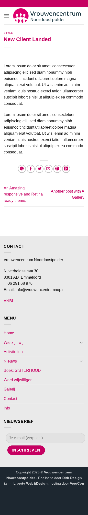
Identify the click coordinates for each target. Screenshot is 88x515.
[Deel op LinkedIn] (66, 169)
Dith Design (72, 478)
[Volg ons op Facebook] (34, 4)
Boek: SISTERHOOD (22, 370)
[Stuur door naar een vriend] (48, 169)
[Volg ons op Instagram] (40, 4)
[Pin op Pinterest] (57, 169)
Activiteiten (13, 352)
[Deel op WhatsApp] (22, 169)
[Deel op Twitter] (39, 169)
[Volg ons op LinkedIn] (53, 4)
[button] (7, 16)
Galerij (9, 389)
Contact (10, 399)
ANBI (8, 301)
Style (8, 32)
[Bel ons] (47, 4)
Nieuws (10, 361)
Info (7, 408)
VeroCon (77, 483)
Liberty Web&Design (30, 483)
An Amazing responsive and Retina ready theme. (23, 194)
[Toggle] (81, 342)
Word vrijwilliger (18, 380)
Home (9, 333)
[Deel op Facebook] (31, 169)
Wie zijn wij (13, 342)
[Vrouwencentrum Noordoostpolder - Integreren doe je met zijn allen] (47, 15)
